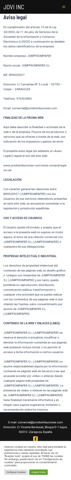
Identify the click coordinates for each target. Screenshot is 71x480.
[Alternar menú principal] (64, 7)
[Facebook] (35, 438)
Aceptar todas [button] (38, 472)
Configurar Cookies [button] (16, 472)
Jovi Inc (13, 6)
